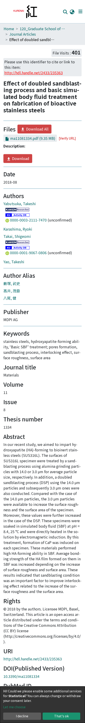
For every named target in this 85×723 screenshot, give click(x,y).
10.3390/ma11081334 (21, 676)
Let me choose (14, 707)
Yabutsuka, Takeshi (19, 203)
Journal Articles (22, 34)
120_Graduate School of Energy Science (42, 28)
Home (9, 28)
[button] (72, 11)
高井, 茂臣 (11, 290)
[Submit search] (65, 12)
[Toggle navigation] (80, 11)
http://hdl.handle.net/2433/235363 (32, 659)
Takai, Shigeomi (17, 236)
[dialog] (42, 704)
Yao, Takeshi (13, 261)
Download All (37, 129)
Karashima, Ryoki (17, 229)
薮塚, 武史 (11, 283)
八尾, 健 (9, 298)
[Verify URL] (67, 138)
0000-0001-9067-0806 (28, 252)
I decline (22, 716)
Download (20, 158)
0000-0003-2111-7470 (28, 220)
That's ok (61, 716)
